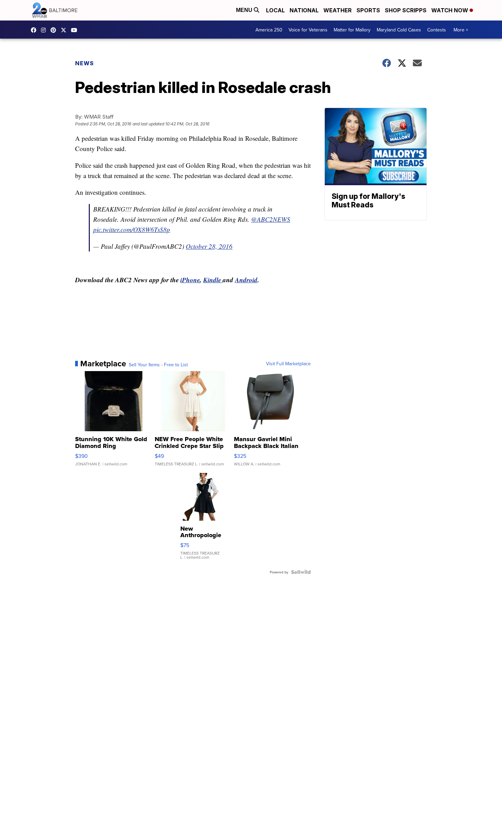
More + (461, 29)
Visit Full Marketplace (288, 363)
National (304, 10)
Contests (436, 29)
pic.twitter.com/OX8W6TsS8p (131, 229)
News (84, 63)
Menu (245, 10)
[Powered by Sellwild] (301, 572)
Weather (337, 10)
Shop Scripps (406, 10)
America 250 (268, 29)
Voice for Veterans (308, 29)
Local (275, 10)
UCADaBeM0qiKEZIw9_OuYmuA (76, 30)
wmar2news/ (35, 30)
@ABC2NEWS (270, 219)
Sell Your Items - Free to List (158, 364)
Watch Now (450, 10)
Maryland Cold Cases (399, 29)
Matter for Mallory (352, 29)
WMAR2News (55, 30)
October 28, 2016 (209, 246)
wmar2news (45, 30)
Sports (368, 10)
